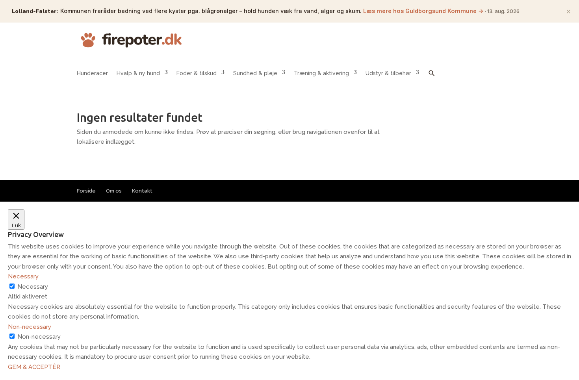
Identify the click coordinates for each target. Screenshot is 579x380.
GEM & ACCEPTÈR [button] (34, 367)
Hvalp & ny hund (138, 73)
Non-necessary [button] (29, 326)
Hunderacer (92, 73)
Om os (114, 191)
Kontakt (142, 191)
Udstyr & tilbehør (388, 73)
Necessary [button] (23, 276)
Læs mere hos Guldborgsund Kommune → (423, 10)
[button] (432, 79)
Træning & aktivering (321, 73)
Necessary (32, 286)
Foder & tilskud (196, 73)
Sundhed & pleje (255, 73)
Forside (86, 191)
